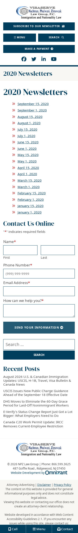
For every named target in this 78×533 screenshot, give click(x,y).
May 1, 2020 (27, 161)
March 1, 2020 (29, 187)
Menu (21, 37)
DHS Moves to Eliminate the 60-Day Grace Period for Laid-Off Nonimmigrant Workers (36, 403)
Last (44, 257)
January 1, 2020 (30, 212)
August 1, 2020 (29, 123)
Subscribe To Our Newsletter (37, 26)
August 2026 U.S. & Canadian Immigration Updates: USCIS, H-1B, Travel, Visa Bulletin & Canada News (37, 380)
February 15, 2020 (32, 193)
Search (55, 37)
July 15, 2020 (27, 129)
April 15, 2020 (28, 167)
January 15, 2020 (31, 206)
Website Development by (39, 473)
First (6, 257)
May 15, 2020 (28, 155)
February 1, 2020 (31, 199)
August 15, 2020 (30, 116)
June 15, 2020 (28, 142)
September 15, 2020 (33, 104)
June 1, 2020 (27, 148)
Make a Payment (37, 48)
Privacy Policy (62, 485)
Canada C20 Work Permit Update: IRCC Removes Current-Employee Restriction (33, 424)
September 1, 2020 (32, 110)
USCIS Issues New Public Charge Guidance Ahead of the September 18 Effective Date (35, 393)
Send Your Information (37, 327)
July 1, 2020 (26, 136)
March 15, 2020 (30, 180)
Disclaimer (44, 485)
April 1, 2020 (27, 174)
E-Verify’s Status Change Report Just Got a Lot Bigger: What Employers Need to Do (37, 413)
